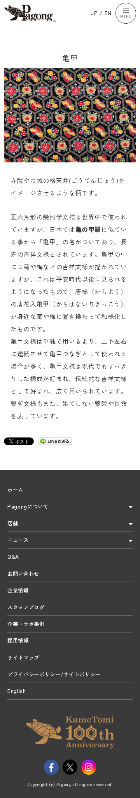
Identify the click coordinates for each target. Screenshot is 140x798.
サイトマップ (23, 657)
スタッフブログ (26, 607)
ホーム (15, 489)
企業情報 (18, 590)
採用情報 (18, 640)
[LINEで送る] (55, 441)
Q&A (13, 556)
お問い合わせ (23, 573)
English (16, 691)
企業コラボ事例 (26, 623)
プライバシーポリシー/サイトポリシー (54, 674)
